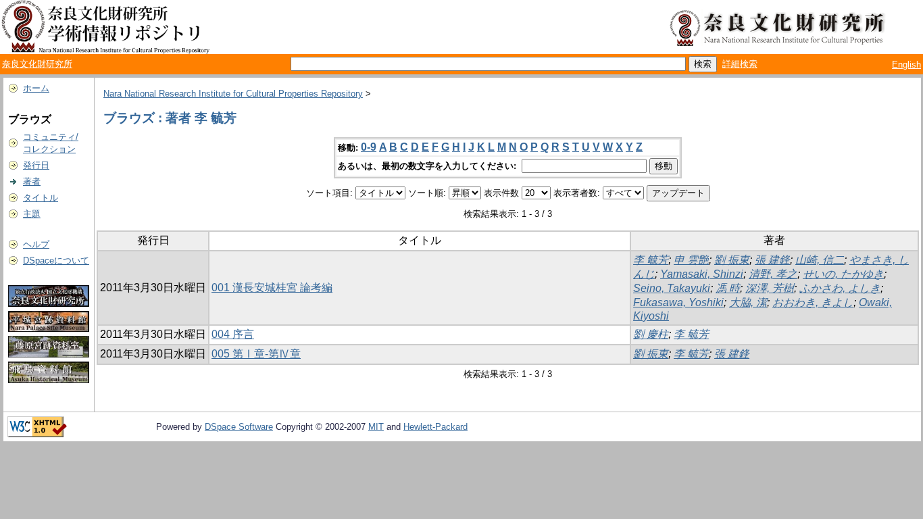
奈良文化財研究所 (37, 64)
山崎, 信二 (819, 260)
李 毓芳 (650, 260)
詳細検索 (739, 64)
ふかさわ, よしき (839, 288)
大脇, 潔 (748, 302)
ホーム (36, 88)
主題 (32, 214)
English (906, 64)
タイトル (40, 198)
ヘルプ (36, 244)
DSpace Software (239, 427)
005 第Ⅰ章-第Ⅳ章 (256, 354)
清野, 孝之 (773, 274)
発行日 (36, 165)
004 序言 (232, 334)
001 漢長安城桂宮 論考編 (271, 287)
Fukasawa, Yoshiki (678, 302)
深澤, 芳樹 (769, 288)
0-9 (368, 147)
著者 (32, 181)
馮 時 (728, 288)
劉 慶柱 (650, 334)
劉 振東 (731, 260)
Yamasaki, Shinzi (701, 274)
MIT (376, 427)
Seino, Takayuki (671, 288)
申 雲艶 (691, 260)
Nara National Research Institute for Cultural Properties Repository (233, 94)
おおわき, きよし (812, 302)
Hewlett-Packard (435, 427)
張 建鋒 (772, 260)
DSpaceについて (56, 260)
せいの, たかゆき (843, 274)
